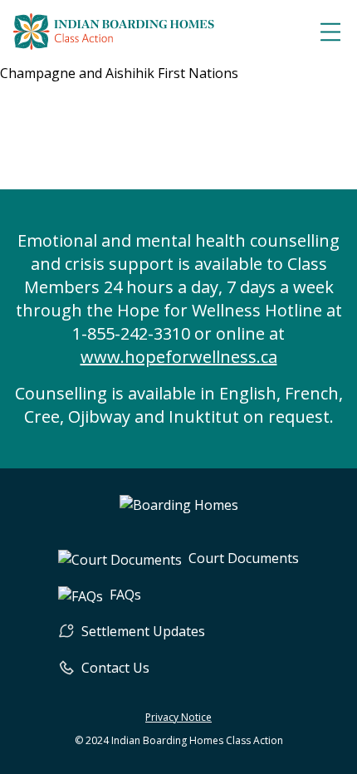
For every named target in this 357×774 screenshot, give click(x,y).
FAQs (125, 594)
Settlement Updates (143, 631)
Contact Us (115, 668)
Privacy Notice (178, 717)
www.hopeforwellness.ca (179, 356)
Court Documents (243, 558)
